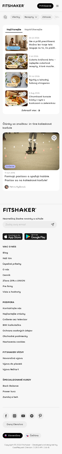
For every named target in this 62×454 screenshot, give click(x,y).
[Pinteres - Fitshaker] (40, 416)
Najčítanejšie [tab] (14, 29)
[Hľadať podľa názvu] (5, 17)
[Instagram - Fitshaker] (14, 416)
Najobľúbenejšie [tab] (33, 29)
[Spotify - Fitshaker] (31, 416)
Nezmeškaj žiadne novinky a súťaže (23, 218)
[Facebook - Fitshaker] (6, 416)
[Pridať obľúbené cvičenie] (24, 38)
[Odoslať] (52, 224)
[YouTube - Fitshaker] (23, 416)
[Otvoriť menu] (57, 6)
